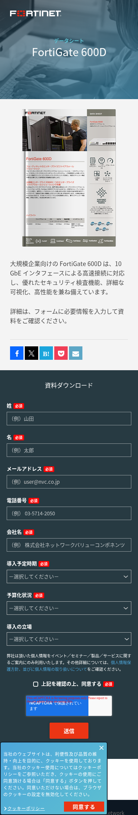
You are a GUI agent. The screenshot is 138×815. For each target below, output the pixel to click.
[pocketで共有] (61, 353)
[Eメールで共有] (75, 353)
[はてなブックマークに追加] (46, 353)
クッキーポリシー (26, 808)
